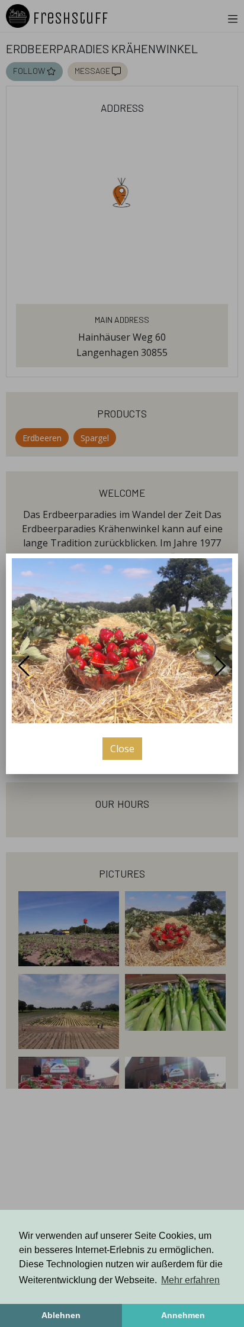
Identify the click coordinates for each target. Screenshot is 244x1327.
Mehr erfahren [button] (190, 1280)
